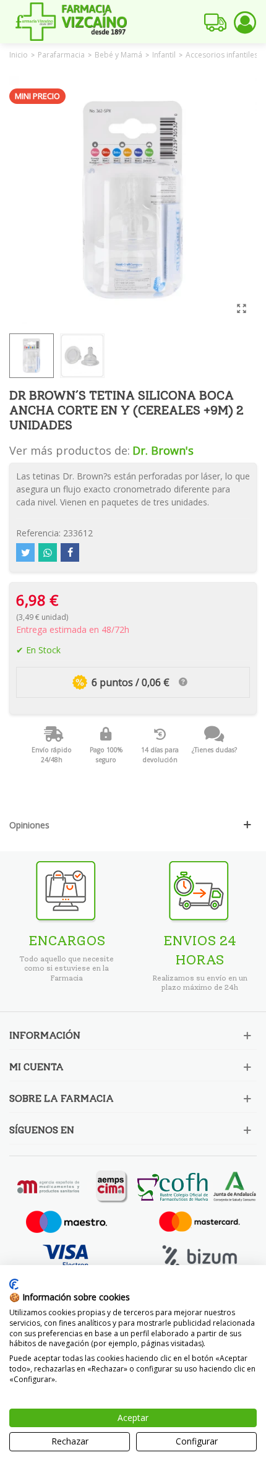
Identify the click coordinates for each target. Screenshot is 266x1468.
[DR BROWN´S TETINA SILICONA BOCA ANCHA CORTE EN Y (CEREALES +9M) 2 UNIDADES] (241, 308)
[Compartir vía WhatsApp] (47, 552)
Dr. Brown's (163, 450)
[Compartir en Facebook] (70, 552)
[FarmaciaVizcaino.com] (71, 21)
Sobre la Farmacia (61, 1098)
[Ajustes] (245, 21)
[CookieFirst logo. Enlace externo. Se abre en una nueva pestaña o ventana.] (14, 1284)
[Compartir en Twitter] (25, 552)
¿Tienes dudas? (214, 749)
